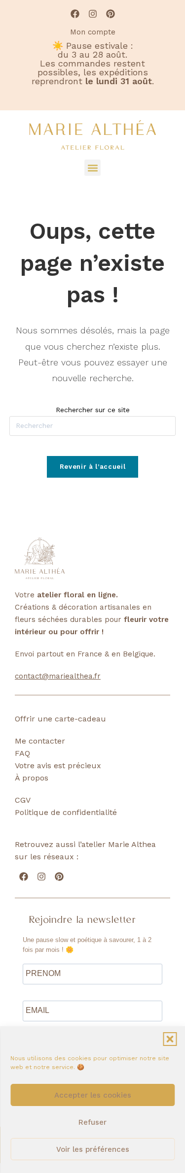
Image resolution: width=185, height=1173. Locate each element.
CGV (23, 800)
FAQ (22, 753)
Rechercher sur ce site (93, 410)
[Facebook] (75, 14)
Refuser (92, 1122)
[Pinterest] (110, 14)
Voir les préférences (92, 1149)
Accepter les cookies (92, 1095)
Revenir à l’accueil (92, 466)
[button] (170, 1039)
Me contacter (40, 741)
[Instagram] (93, 14)
